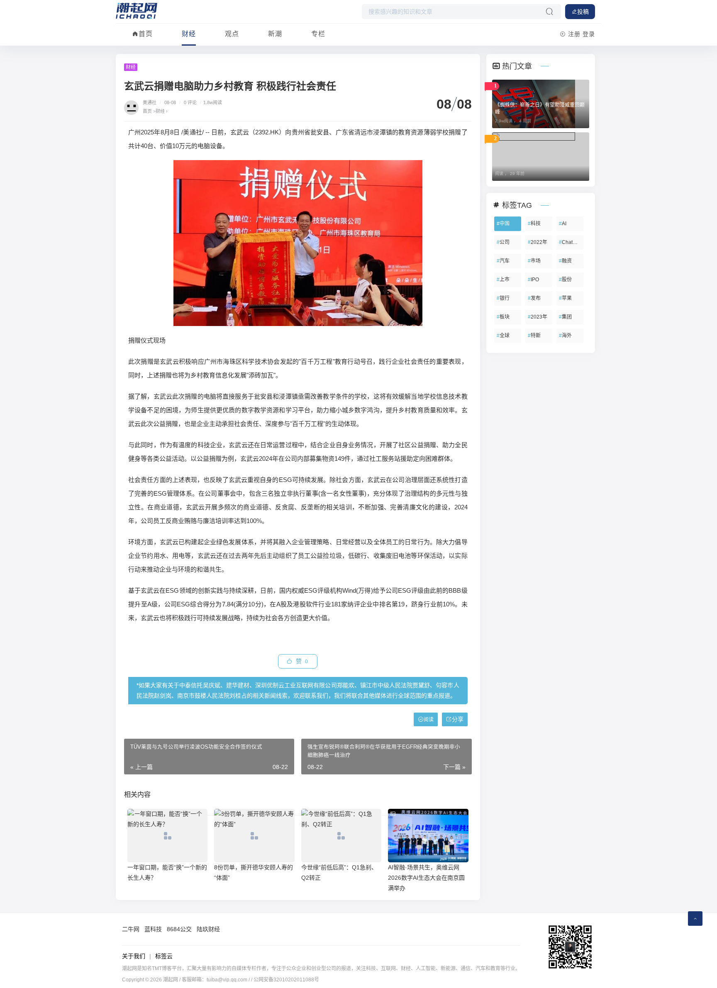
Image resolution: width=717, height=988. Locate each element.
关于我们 (133, 956)
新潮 (275, 33)
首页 (146, 33)
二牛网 (130, 929)
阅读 (429, 720)
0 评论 (190, 102)
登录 (589, 34)
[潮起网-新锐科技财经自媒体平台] (136, 10)
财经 (189, 33)
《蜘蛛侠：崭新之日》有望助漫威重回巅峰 (540, 108)
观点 (232, 33)
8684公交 (179, 929)
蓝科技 (153, 929)
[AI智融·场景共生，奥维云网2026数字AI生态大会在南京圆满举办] (428, 835)
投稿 (583, 11)
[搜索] (549, 11)
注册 (574, 34)
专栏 (318, 33)
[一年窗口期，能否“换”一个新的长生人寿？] (167, 835)
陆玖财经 (208, 929)
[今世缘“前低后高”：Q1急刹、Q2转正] (341, 835)
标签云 (164, 956)
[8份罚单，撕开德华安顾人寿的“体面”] (254, 835)
